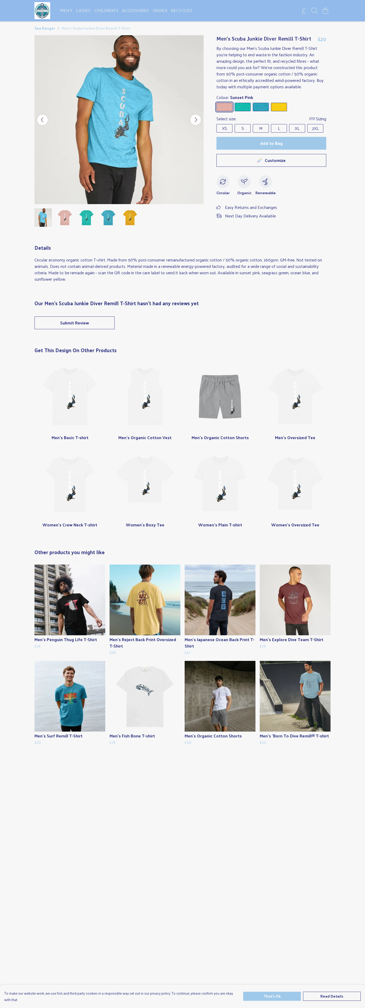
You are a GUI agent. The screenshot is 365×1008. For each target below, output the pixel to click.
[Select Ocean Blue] (261, 107)
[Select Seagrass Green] (243, 107)
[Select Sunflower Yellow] (279, 107)
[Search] (314, 10)
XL (297, 128)
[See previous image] (42, 119)
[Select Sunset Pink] (224, 107)
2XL (315, 128)
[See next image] (195, 119)
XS (224, 128)
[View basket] (325, 10)
